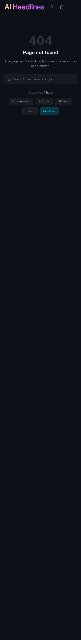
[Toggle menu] (72, 7)
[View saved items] (61, 7)
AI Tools (44, 101)
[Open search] (51, 7)
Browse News (21, 101)
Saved (30, 111)
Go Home (49, 111)
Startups (63, 101)
